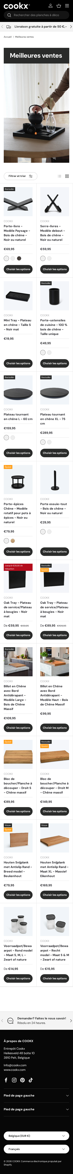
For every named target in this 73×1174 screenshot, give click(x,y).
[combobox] (36, 15)
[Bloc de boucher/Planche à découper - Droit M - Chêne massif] (54, 754)
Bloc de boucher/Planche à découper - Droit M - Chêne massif (54, 785)
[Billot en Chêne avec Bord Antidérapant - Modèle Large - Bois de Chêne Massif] (18, 661)
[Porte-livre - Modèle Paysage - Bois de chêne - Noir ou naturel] (18, 201)
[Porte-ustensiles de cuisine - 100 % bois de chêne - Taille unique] (54, 295)
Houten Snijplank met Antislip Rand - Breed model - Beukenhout (18, 869)
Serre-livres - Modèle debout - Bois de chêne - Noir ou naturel (52, 233)
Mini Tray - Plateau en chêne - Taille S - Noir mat (17, 324)
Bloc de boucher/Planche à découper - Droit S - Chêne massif (18, 785)
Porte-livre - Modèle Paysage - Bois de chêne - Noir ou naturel (17, 233)
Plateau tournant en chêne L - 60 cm (18, 416)
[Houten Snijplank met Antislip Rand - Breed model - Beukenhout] (18, 837)
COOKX (16, 1161)
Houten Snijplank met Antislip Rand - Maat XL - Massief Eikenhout (54, 869)
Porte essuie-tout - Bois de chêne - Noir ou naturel (53, 508)
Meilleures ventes (24, 37)
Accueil (8, 37)
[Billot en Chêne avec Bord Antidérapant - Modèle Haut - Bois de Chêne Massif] (54, 661)
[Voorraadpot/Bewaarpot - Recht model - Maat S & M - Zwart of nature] (54, 921)
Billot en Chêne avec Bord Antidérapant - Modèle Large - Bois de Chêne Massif (15, 697)
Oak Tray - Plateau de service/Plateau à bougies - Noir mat (18, 609)
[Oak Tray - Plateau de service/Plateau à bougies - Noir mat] (18, 578)
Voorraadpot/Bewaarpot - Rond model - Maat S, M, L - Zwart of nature (18, 953)
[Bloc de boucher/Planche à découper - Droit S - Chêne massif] (18, 754)
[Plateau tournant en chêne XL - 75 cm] (54, 390)
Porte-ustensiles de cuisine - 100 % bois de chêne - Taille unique (53, 327)
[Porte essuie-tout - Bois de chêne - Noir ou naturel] (54, 479)
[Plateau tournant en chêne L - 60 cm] (18, 390)
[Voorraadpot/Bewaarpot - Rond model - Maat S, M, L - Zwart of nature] (18, 921)
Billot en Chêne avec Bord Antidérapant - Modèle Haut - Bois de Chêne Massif (54, 695)
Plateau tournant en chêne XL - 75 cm (52, 418)
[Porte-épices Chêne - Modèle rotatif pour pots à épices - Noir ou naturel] (18, 479)
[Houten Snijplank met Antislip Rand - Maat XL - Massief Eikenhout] (54, 837)
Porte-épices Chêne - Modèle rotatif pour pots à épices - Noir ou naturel (17, 513)
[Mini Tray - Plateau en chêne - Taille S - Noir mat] (18, 295)
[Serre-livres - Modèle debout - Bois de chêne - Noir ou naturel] (54, 201)
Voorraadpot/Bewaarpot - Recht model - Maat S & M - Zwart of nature (54, 953)
